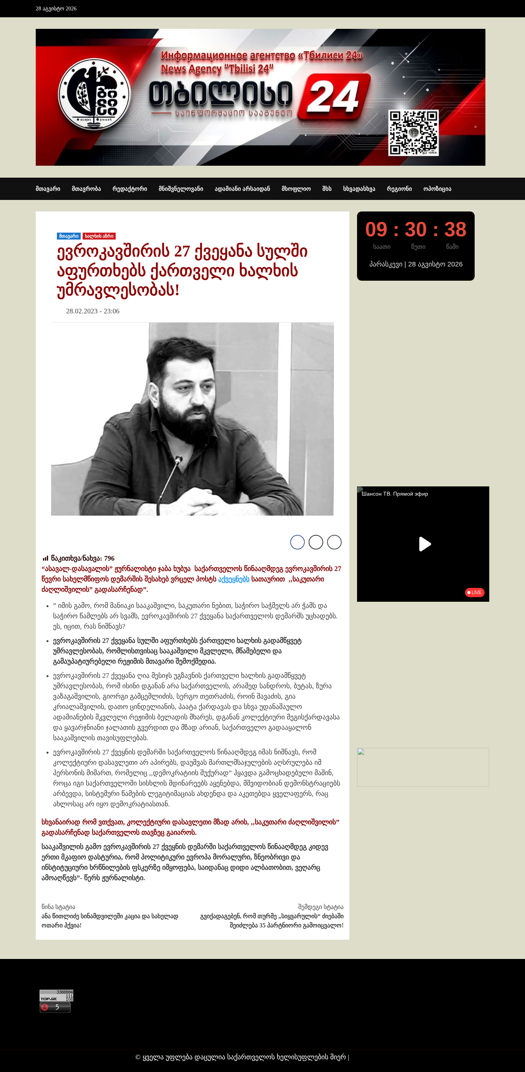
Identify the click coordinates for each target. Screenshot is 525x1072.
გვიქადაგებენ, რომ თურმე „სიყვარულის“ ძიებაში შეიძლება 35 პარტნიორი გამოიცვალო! (272, 916)
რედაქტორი (130, 189)
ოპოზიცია (438, 189)
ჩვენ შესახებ (57, 1035)
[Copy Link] (334, 542)
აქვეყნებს (233, 579)
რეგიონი (399, 189)
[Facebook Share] (297, 542)
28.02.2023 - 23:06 (93, 311)
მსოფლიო (296, 189)
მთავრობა (86, 189)
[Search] (484, 189)
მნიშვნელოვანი (181, 189)
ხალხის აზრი (99, 236)
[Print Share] (316, 542)
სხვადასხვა (359, 189)
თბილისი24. (370, 1057)
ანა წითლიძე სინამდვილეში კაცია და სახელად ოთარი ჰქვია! (110, 916)
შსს (327, 189)
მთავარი (48, 189)
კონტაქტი (54, 1020)
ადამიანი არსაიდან (242, 189)
